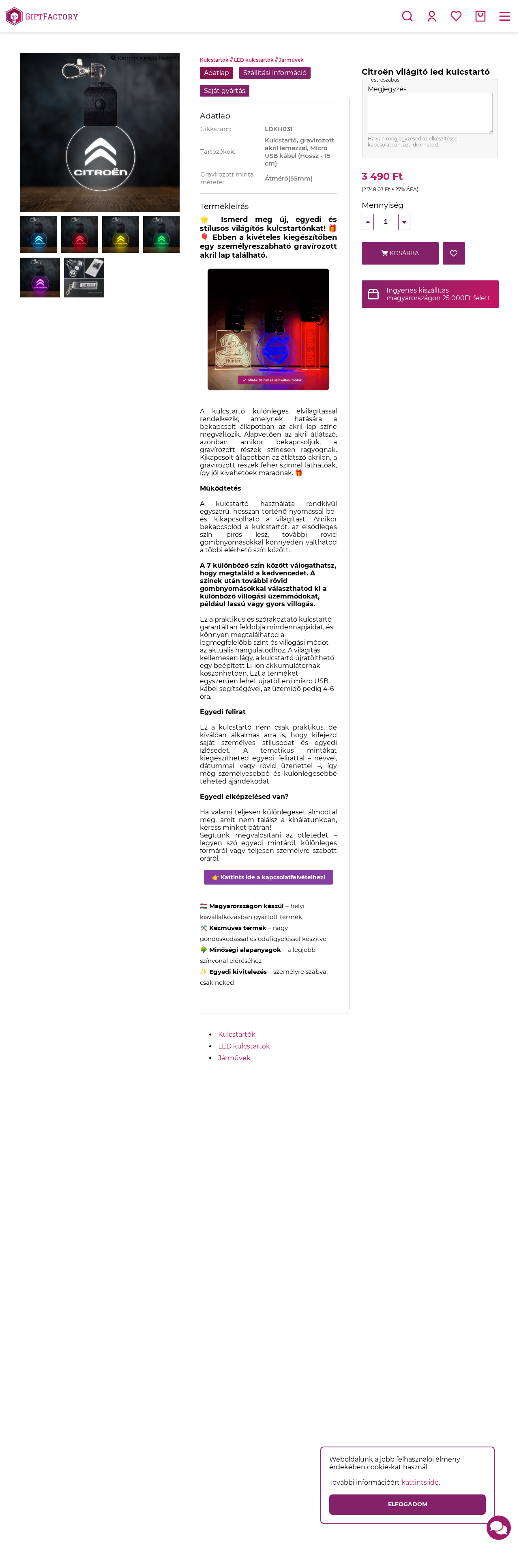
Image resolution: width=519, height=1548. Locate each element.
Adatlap (216, 73)
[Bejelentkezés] (432, 16)
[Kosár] (480, 16)
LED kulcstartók (256, 60)
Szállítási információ (275, 73)
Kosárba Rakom (403, 257)
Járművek (291, 60)
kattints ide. (420, 1482)
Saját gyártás (224, 91)
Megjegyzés (387, 89)
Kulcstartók (217, 60)
